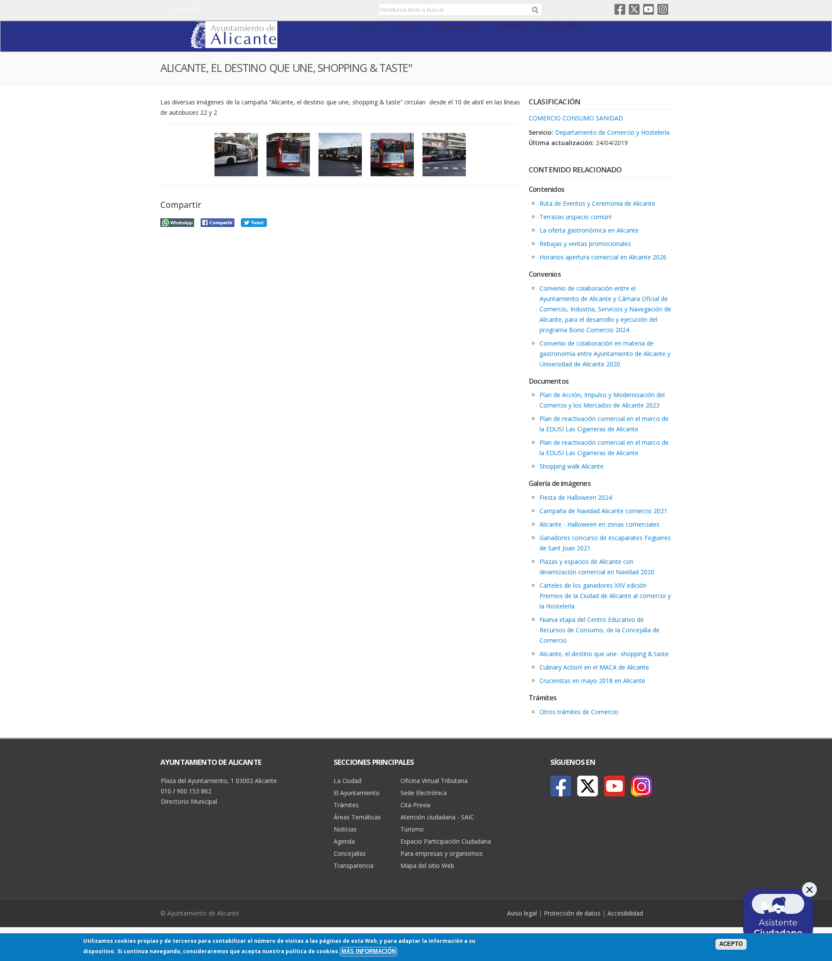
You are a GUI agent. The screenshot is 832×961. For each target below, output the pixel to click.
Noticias (345, 829)
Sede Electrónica (423, 793)
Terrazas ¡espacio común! (575, 217)
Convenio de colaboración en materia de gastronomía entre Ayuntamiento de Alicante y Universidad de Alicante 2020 (605, 353)
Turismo (412, 829)
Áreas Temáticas (561, 26)
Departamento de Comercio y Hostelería (612, 132)
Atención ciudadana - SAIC (437, 817)
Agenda (344, 841)
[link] (234, 43)
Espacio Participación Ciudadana (445, 841)
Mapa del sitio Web (427, 865)
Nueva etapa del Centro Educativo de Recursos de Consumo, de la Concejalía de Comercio (600, 629)
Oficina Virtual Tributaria (434, 781)
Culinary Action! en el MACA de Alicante (594, 667)
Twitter (634, 9)
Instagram (662, 9)
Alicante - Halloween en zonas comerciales (600, 524)
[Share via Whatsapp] (177, 221)
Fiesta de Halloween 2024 (576, 497)
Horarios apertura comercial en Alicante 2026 (603, 257)
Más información (368, 951)
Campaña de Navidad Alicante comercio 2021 (603, 511)
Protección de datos (572, 913)
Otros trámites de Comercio (579, 712)
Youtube (648, 9)
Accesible (187, 9)
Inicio (369, 26)
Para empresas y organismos (441, 853)
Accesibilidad (625, 913)
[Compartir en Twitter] (254, 221)
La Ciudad (407, 26)
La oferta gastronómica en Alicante (589, 230)
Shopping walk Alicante (572, 466)
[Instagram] (641, 786)
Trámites (510, 26)
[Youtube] (614, 786)
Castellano (304, 10)
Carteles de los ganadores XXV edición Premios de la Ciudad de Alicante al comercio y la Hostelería (605, 595)
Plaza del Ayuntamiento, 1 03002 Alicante (219, 781)
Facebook (619, 9)
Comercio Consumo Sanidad (576, 118)
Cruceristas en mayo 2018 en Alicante (592, 680)
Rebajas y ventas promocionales (585, 243)
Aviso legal (522, 913)
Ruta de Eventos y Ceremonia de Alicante (597, 203)
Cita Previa (415, 805)
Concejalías (350, 853)
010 (166, 791)
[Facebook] (560, 786)
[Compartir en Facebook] (217, 221)
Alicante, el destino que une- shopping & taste (604, 654)
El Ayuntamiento (459, 26)
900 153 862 (194, 791)
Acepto (731, 944)
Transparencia (354, 865)
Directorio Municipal (189, 801)
